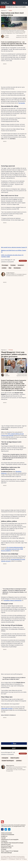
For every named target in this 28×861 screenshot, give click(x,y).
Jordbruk (4, 268)
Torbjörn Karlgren (10, 272)
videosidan (8, 390)
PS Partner (3, 849)
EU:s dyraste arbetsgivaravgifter (15, 547)
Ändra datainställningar (6, 852)
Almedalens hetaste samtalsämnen (13, 600)
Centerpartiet (5, 757)
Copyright (3, 838)
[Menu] (26, 3)
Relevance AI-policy (6, 844)
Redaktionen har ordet (6, 847)
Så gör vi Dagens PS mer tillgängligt (9, 851)
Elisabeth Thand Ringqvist (8, 760)
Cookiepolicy (4, 841)
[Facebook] (2, 829)
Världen (10, 10)
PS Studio (11, 349)
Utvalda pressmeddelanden (7, 834)
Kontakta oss (4, 836)
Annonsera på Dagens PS (7, 846)
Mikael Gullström (10, 765)
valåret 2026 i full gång (7, 708)
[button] (14, 743)
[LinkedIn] (9, 829)
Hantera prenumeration (6, 833)
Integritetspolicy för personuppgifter (9, 839)
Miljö (10, 268)
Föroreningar (5, 265)
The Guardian (21, 103)
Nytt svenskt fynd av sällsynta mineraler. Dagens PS (14, 247)
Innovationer (21, 265)
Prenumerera (23, 260)
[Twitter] (6, 829)
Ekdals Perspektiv (15, 757)
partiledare (18, 760)
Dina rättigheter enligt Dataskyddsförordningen (12, 842)
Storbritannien (17, 268)
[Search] (24, 3)
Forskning (13, 265)
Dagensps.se (4, 10)
